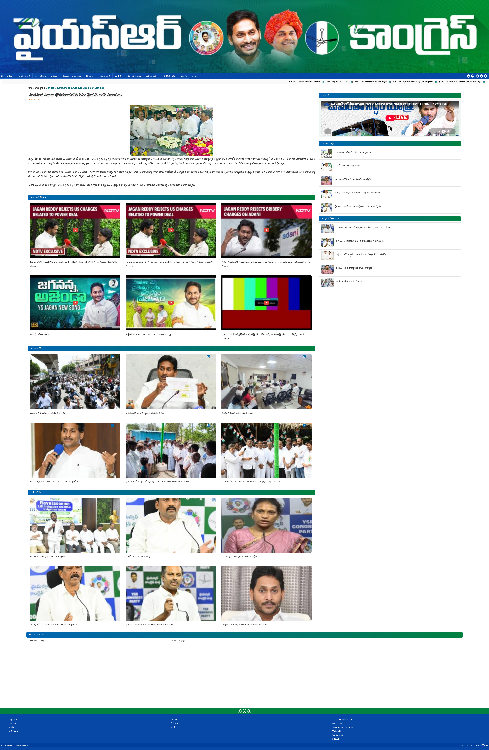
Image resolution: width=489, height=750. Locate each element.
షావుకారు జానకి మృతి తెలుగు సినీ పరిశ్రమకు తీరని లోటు (300, 82)
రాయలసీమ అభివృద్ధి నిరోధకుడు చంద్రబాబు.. (98, 82)
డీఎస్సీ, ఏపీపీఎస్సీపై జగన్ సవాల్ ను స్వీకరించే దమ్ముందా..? (206, 82)
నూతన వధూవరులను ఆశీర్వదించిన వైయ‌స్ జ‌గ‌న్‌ (460, 82)
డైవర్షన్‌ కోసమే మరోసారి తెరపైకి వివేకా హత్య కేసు (342, 82)
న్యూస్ (173, 728)
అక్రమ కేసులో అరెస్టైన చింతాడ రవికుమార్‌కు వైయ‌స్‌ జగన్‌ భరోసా (361, 255)
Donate (184, 76)
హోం (30, 88)
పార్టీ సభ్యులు (14, 731)
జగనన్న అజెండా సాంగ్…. (40, 334)
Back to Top (483, 744)
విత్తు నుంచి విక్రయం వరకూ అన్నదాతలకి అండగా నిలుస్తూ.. (149, 334)
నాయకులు (13, 724)
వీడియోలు (89, 76)
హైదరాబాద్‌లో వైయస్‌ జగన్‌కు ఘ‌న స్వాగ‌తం (47, 413)
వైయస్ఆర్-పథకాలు (133, 76)
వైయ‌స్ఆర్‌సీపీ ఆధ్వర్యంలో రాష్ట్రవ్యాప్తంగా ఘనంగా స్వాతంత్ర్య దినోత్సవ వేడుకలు (157, 482)
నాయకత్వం (23, 76)
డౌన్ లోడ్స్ (104, 76)
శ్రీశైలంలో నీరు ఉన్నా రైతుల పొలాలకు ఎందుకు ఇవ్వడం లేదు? (386, 82)
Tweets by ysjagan (179, 641)
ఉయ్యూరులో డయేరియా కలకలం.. (425, 82)
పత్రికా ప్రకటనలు (41, 76)
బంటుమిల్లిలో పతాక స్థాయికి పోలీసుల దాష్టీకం (164, 82)
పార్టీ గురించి (14, 720)
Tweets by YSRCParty (36, 641)
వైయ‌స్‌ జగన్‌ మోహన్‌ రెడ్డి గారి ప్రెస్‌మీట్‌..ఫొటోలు (145, 413)
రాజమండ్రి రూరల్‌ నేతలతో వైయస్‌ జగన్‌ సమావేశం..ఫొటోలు (54, 482)
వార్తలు (9, 76)
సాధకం (12, 728)
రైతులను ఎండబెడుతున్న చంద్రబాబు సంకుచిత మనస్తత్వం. (253, 82)
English (194, 76)
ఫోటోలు (54, 76)
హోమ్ (2, 76)
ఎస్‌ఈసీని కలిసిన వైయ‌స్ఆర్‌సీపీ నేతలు (237, 413)
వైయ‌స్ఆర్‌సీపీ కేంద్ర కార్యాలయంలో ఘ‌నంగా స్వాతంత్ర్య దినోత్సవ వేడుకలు (251, 482)
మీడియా (174, 724)
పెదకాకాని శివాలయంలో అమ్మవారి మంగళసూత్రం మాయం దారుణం (363, 228)
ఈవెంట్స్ (174, 720)
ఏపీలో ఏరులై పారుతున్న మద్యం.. (131, 82)
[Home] (244, 36)
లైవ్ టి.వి (118, 76)
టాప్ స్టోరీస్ (40, 88)
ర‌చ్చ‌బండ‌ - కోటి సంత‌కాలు (71, 76)
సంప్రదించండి (151, 76)
